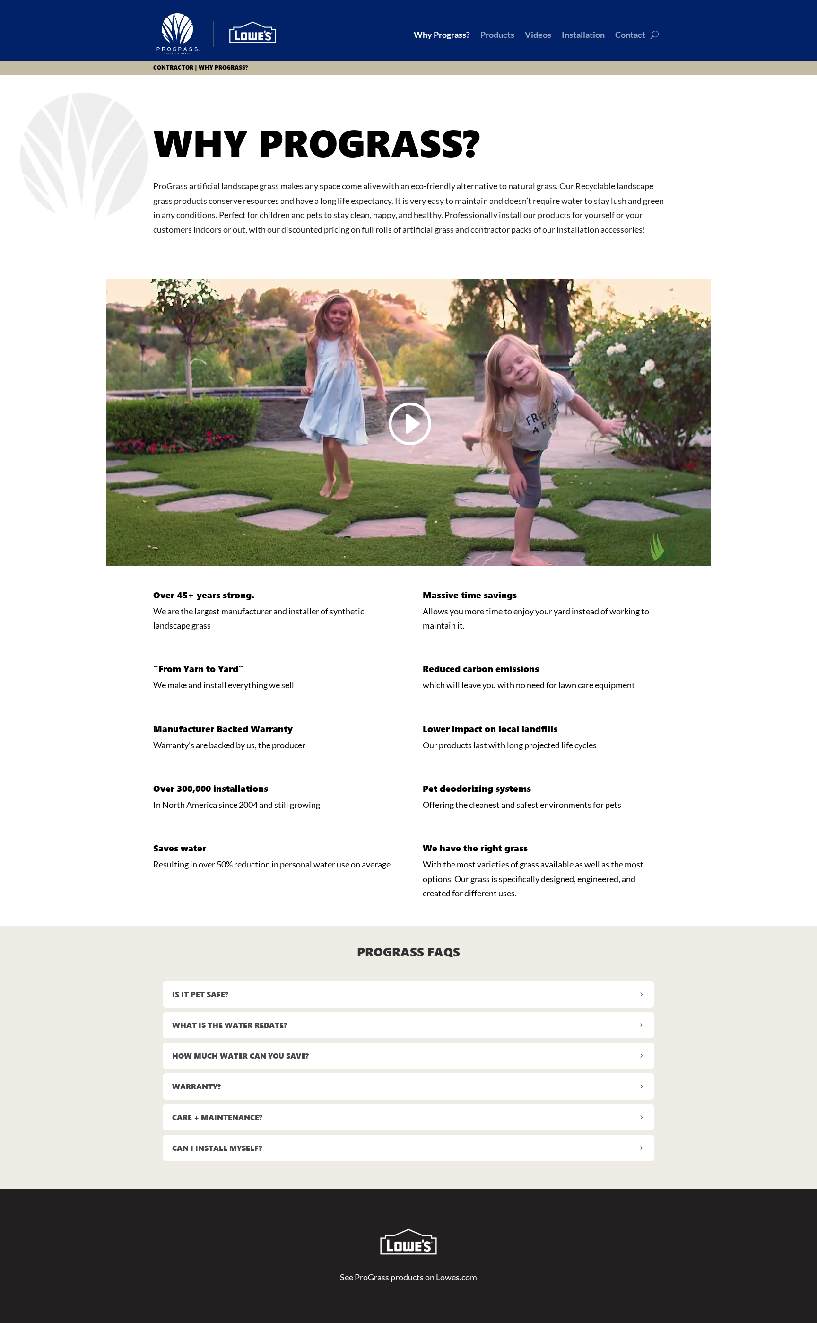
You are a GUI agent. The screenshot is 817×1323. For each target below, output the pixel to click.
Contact (630, 34)
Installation (583, 34)
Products (497, 34)
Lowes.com (456, 1277)
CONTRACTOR (173, 67)
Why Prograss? (442, 34)
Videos (538, 34)
